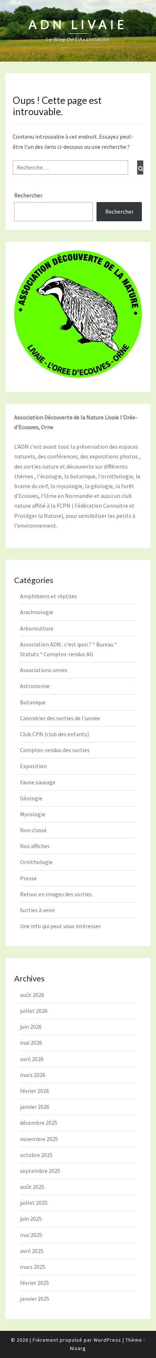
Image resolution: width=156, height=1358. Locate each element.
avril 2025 (32, 1250)
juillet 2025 (34, 1202)
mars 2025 (32, 1266)
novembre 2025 (39, 1139)
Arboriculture (36, 628)
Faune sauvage (38, 782)
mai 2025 (31, 1234)
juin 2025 (31, 1218)
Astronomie (35, 686)
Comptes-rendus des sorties (55, 750)
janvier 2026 (34, 1106)
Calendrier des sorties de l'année (60, 718)
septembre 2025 (40, 1170)
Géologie (31, 798)
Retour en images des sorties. (56, 894)
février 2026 (34, 1090)
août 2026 (32, 994)
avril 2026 (32, 1058)
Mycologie (32, 814)
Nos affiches (35, 846)
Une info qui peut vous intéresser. (61, 926)
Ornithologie (36, 861)
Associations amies (43, 670)
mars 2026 (32, 1074)
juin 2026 (31, 1026)
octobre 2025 (36, 1154)
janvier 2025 (34, 1298)
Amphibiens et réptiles (48, 596)
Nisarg (78, 1348)
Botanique (33, 702)
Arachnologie (36, 612)
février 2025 (34, 1282)
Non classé (33, 830)
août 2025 (32, 1186)
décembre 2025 (38, 1122)
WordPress (107, 1340)
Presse (28, 878)
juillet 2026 (34, 1010)
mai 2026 (31, 1042)
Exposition (33, 766)
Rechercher (28, 195)
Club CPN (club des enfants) (54, 734)
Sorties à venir (37, 910)
